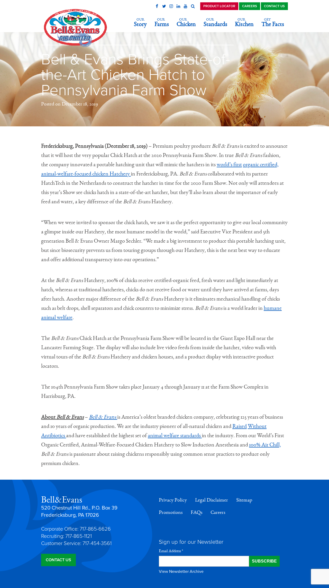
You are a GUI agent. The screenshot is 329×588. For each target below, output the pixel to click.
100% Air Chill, (265, 444)
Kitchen (244, 22)
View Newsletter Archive (181, 571)
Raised (239, 426)
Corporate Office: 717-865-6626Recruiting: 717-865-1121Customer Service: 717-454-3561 (76, 536)
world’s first (229, 164)
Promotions (170, 512)
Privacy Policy (173, 500)
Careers (249, 6)
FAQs (196, 512)
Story (140, 22)
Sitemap (244, 500)
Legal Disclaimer (211, 500)
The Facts (272, 22)
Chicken (186, 22)
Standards (215, 22)
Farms (161, 22)
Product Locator (219, 6)
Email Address (171, 551)
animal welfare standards (175, 435)
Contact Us (274, 6)
